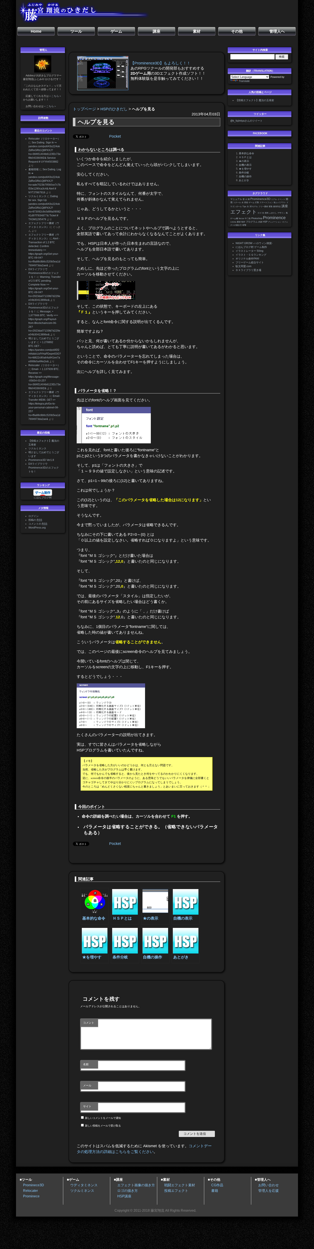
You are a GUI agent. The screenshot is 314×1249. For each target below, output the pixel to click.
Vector (241, 218)
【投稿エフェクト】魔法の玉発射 (255, 100)
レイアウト (281, 202)
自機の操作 (245, 176)
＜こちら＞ (55, 96)
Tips (244, 206)
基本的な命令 (246, 153)
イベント (281, 199)
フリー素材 (263, 206)
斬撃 (244, 225)
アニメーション (275, 222)
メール (87, 1085)
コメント (88, 1022)
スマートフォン (266, 202)
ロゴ (259, 213)
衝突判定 (277, 206)
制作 (243, 222)
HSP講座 (124, 1196)
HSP (265, 221)
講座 (285, 206)
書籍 (246, 202)
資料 (267, 213)
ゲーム (251, 202)
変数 (271, 206)
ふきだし (273, 213)
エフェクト (243, 212)
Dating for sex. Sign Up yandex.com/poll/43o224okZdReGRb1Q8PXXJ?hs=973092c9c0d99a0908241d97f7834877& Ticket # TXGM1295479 (44, 208)
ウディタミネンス (84, 1185)
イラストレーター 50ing (249, 250)
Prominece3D (33, 1185)
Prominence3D (260, 199)
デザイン (281, 213)
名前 (86, 1064)
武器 (260, 222)
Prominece (31, 1196)
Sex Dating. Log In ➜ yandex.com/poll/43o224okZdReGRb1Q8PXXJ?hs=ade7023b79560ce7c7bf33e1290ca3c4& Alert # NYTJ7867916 (44, 181)
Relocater (30, 1190)
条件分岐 (244, 172)
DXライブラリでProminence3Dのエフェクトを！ (43, 273)
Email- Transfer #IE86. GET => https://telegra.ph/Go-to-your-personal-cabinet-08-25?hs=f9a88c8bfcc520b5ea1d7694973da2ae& (44, 407)
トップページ (84, 109)
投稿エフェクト (176, 1190)
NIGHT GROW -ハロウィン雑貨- (254, 243)
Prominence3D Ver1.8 (41, 460)
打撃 (257, 202)
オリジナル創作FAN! (247, 258)
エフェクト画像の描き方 (136, 1185)
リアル (274, 199)
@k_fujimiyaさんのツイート (246, 120)
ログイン (33, 516)
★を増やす (245, 168)
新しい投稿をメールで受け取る (103, 1125)
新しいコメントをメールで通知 (103, 1118)
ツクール (237, 202)
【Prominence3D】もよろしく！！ (161, 63)
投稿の (35, 519)
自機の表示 (245, 164)
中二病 (248, 218)
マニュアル (236, 199)
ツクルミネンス (37, 196)
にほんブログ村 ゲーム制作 (251, 247)
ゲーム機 (234, 218)
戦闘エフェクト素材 (179, 1185)
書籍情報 (33, 169)
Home (36, 31)
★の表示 (244, 161)
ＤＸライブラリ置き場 (248, 270)
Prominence (274, 217)
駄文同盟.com (243, 266)
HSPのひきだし (114, 109)
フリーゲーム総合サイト (250, 262)
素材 (239, 222)
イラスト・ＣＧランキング (251, 254)
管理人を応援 (268, 1190)
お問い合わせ (268, 1185)
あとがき (244, 180)
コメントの (37, 523)
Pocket (115, 136)
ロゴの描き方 (127, 1190)
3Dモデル (253, 206)
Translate (244, 81)
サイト (87, 1106)
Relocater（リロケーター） (44, 138)
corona (233, 222)
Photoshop (256, 218)
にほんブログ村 (43, 497)
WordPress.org (37, 527)
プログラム (252, 221)
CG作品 (217, 1185)
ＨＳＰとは (245, 157)
